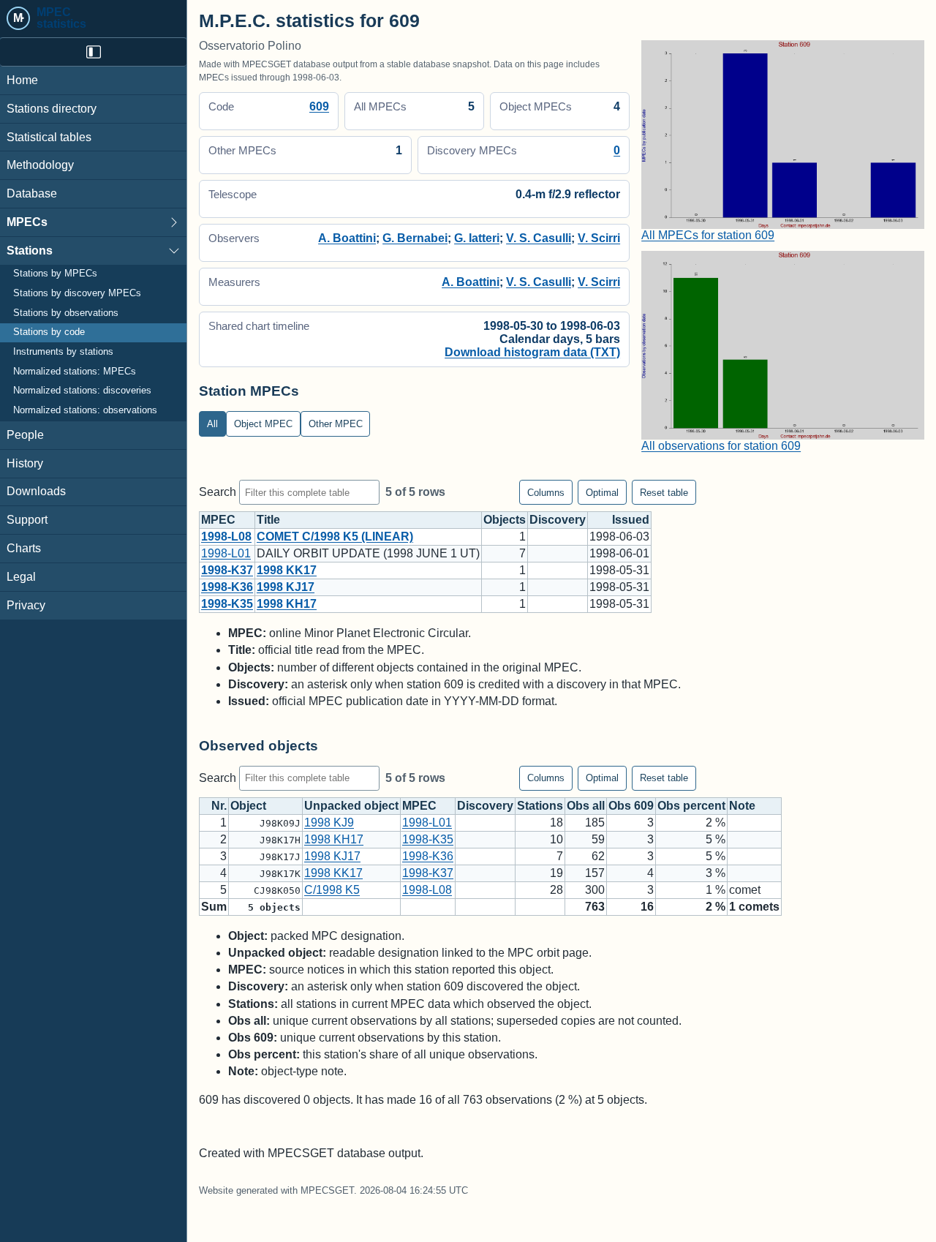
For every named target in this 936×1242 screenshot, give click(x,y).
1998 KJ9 (329, 822)
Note (742, 805)
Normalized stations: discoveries (82, 391)
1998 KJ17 (285, 587)
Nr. (219, 805)
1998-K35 (227, 604)
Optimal (602, 492)
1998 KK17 (287, 570)
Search (219, 492)
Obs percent (691, 805)
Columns (546, 492)
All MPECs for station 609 (707, 235)
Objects (504, 519)
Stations (30, 250)
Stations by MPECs (55, 274)
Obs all (586, 805)
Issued (630, 519)
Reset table (664, 492)
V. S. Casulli (538, 238)
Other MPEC (336, 423)
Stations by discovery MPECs (77, 293)
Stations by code (49, 333)
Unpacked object (351, 805)
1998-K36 (227, 587)
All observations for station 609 (721, 446)
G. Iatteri (476, 238)
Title (268, 519)
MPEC (218, 519)
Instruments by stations (63, 352)
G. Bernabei (415, 238)
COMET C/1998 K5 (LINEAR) (335, 536)
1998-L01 (226, 553)
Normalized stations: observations (85, 410)
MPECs (27, 222)
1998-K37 (227, 570)
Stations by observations (65, 313)
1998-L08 (226, 536)
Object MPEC (263, 423)
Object (248, 805)
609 (319, 106)
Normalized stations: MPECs (74, 371)
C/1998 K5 (332, 890)
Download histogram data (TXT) (532, 352)
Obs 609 (631, 805)
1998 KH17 (287, 604)
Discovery (557, 519)
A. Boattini (347, 238)
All (212, 423)
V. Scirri (599, 238)
